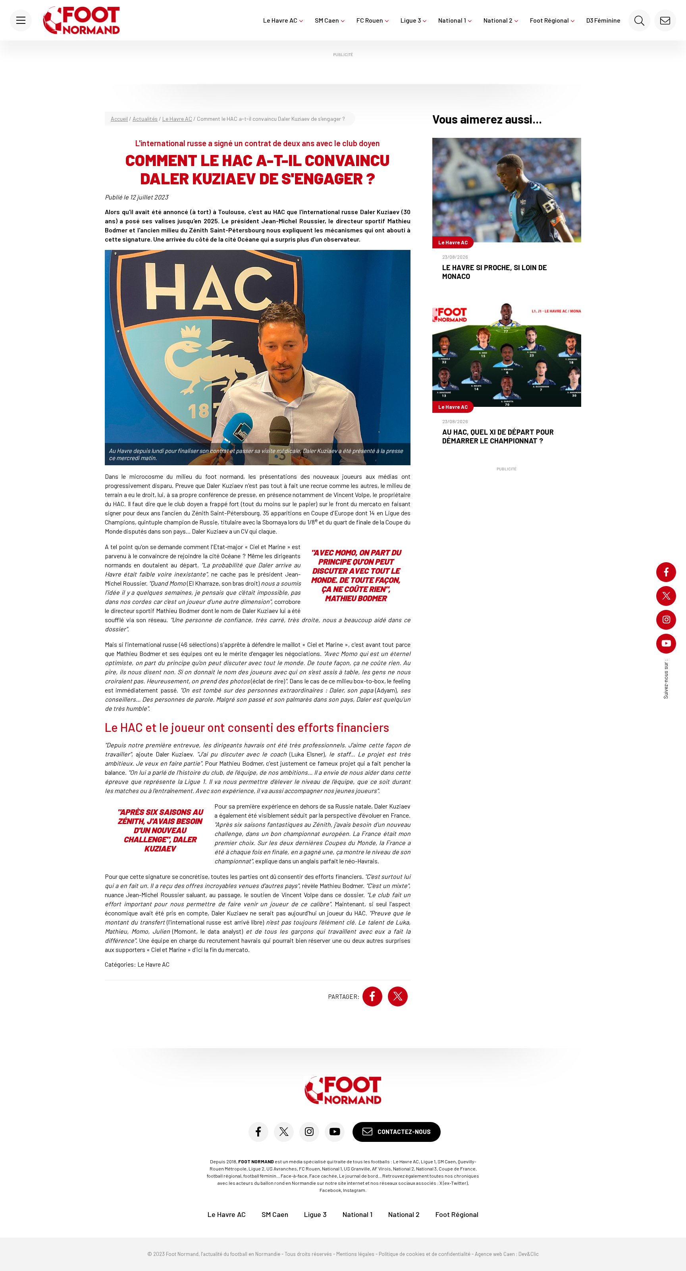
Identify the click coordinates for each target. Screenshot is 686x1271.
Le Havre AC (280, 20)
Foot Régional (549, 20)
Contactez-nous (403, 1131)
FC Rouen (369, 20)
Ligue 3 (411, 20)
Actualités (145, 118)
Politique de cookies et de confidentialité (424, 1254)
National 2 (498, 20)
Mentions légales (355, 1254)
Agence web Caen (495, 1254)
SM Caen (327, 20)
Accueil (119, 118)
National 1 (452, 20)
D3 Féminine (603, 20)
